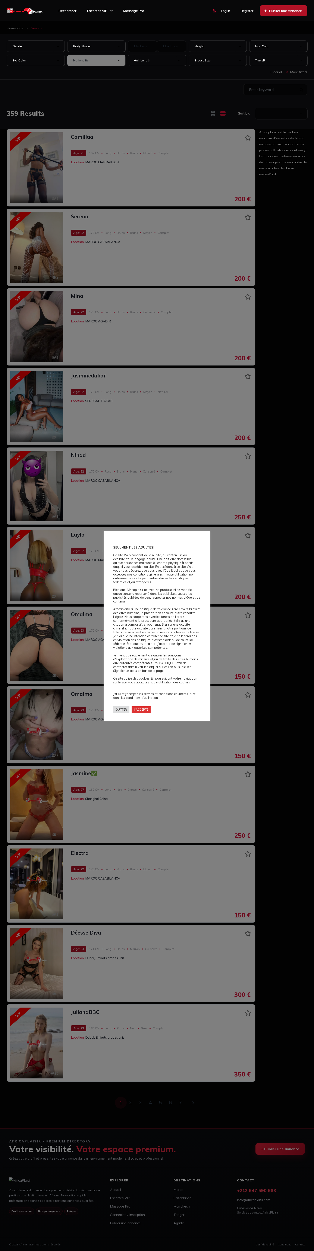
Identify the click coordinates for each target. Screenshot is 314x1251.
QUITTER (121, 709)
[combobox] (36, 46)
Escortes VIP (97, 11)
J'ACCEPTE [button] (141, 709)
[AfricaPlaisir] (24, 11)
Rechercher (67, 11)
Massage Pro (133, 11)
